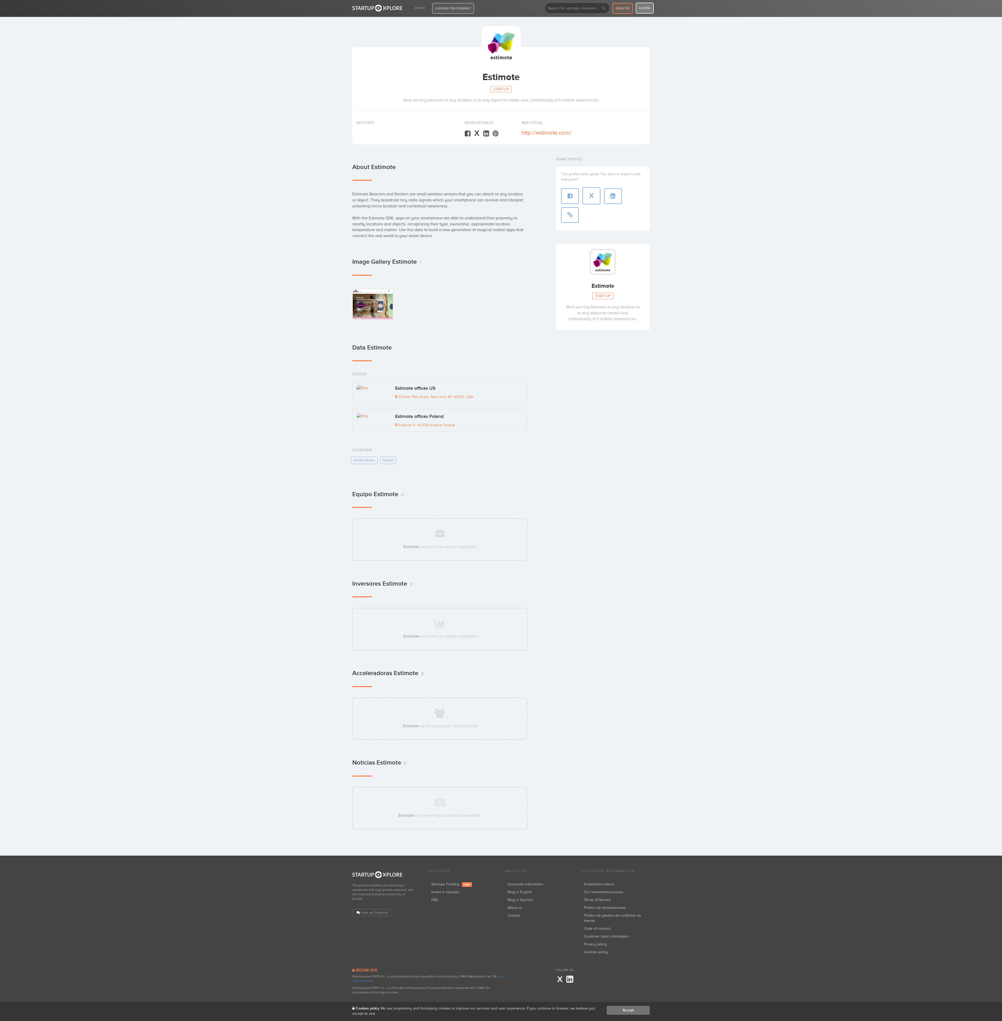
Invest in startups (445, 892)
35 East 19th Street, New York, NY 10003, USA (435, 397)
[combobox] (577, 8)
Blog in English (520, 892)
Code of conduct (597, 928)
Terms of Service (597, 900)
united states (364, 460)
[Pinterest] (495, 133)
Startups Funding (450, 884)
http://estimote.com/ (546, 132)
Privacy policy (595, 944)
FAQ (434, 900)
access (645, 8)
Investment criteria (599, 884)
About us (515, 908)
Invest (420, 8)
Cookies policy (596, 952)
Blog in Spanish (520, 900)
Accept (628, 1010)
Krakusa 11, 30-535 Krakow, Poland (426, 425)
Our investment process (603, 892)
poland (388, 460)
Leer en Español (374, 913)
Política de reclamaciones (605, 908)
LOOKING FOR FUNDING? (453, 8)
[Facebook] (467, 133)
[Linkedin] (486, 133)
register (623, 8)
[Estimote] (372, 304)
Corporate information (525, 884)
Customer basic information (606, 936)
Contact (514, 915)
